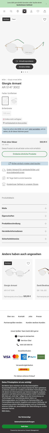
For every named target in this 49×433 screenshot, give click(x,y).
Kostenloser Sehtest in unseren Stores (22, 184)
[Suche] (11, 11)
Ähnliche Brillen (24, 67)
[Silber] (13, 101)
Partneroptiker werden (13, 323)
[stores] (17, 11)
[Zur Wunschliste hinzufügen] (44, 19)
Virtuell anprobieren (26, 61)
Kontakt (21, 316)
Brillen (4, 80)
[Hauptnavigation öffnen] (4, 11)
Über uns (10, 316)
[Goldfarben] (5, 101)
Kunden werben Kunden (35, 323)
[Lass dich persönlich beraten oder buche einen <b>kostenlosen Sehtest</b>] (24, 4)
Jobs (30, 316)
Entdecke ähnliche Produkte (24, 154)
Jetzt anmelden (34, 129)
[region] (24, 280)
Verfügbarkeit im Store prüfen (16, 123)
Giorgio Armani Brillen (15, 80)
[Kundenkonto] (31, 11)
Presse (39, 316)
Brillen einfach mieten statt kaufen (26, 163)
